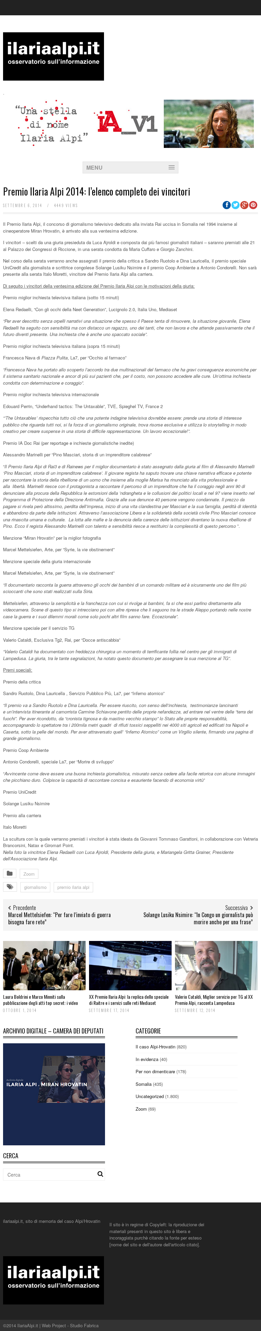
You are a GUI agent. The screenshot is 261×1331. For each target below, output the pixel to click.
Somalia (144, 1084)
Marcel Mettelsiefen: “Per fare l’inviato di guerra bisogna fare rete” (59, 918)
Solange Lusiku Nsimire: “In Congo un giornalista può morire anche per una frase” (198, 918)
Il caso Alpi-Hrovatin (155, 1046)
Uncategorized (150, 1096)
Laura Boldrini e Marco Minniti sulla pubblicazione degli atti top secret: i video (40, 999)
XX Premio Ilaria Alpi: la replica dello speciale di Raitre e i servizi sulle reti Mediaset (129, 999)
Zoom (29, 874)
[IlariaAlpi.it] (53, 76)
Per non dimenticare (155, 1071)
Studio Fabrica (84, 1325)
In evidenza (147, 1059)
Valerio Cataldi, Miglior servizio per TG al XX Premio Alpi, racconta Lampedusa (214, 999)
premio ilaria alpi (73, 887)
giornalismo (35, 887)
